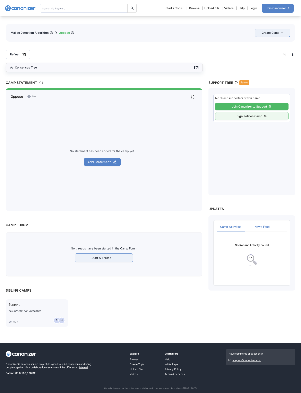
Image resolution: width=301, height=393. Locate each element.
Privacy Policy (173, 369)
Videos (229, 8)
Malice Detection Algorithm (30, 32)
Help (242, 8)
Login (253, 8)
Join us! (83, 367)
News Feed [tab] (262, 226)
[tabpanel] (252, 254)
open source (31, 364)
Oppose (64, 32)
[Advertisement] (252, 154)
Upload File (211, 8)
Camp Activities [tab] (230, 226)
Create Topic (137, 364)
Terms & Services (175, 374)
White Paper (172, 364)
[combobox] (88, 8)
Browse (194, 8)
